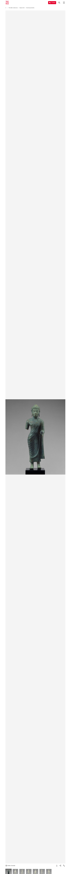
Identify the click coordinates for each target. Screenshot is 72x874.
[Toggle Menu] (64, 2)
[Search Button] (59, 2)
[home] (6, 8)
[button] (35, 437)
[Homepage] (7, 2)
